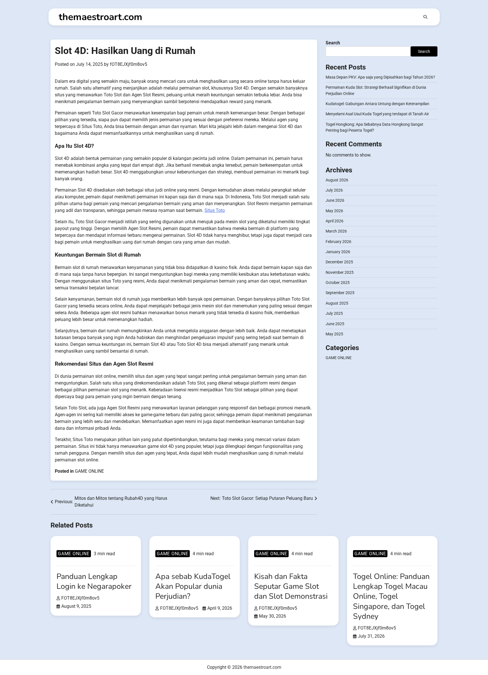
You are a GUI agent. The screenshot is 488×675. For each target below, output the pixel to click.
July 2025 (334, 313)
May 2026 (334, 211)
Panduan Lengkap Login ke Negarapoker (94, 581)
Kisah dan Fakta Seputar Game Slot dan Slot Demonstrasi (291, 586)
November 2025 (340, 272)
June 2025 (335, 324)
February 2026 (338, 241)
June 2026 (335, 200)
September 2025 (340, 293)
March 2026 (336, 231)
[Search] (425, 17)
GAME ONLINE (89, 471)
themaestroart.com (100, 16)
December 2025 (339, 262)
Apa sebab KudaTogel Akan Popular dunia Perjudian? (192, 586)
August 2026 (337, 180)
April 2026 (334, 221)
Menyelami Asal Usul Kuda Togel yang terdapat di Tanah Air (377, 114)
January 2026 (338, 251)
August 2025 (337, 303)
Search (333, 42)
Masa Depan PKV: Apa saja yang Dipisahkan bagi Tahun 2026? (380, 77)
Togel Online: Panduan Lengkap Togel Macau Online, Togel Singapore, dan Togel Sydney (391, 596)
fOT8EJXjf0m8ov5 (128, 64)
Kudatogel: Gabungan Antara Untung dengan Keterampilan (377, 103)
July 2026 (334, 190)
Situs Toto (214, 210)
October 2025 (338, 282)
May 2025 (334, 334)
